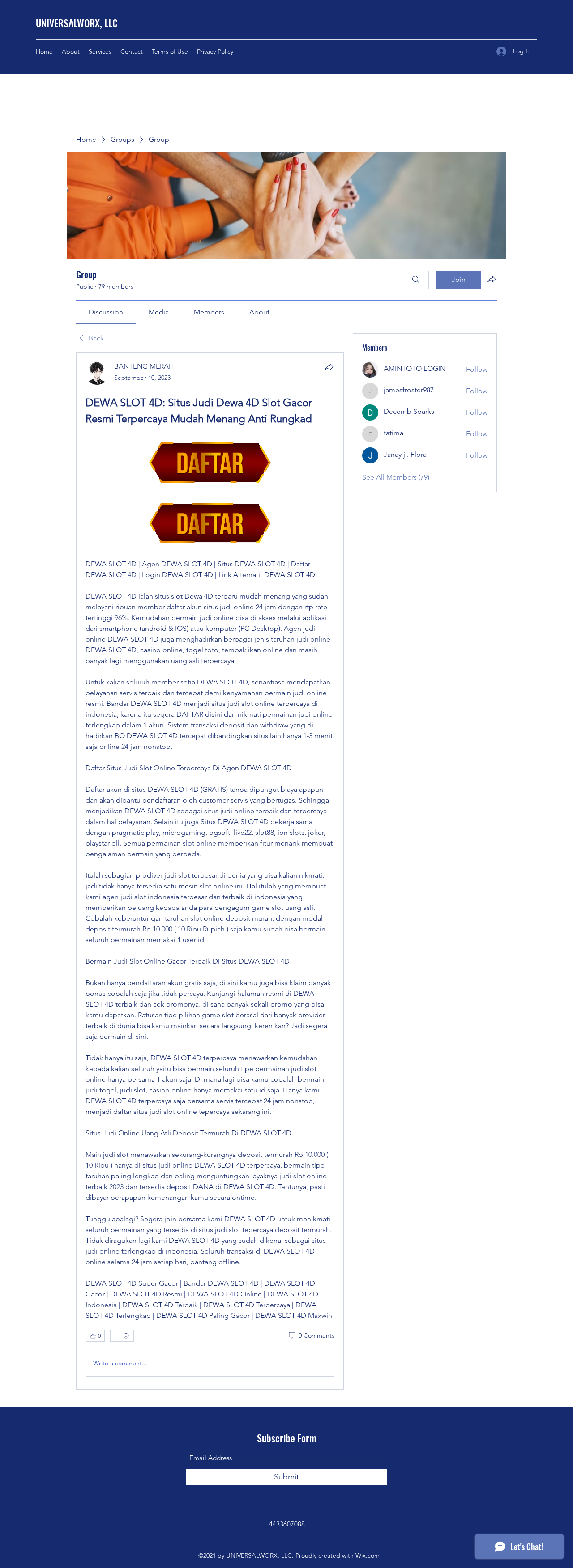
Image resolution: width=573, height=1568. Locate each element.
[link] (106, 312)
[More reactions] (122, 1336)
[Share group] (491, 279)
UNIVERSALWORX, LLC (77, 23)
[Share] (329, 366)
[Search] (416, 280)
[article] (210, 870)
